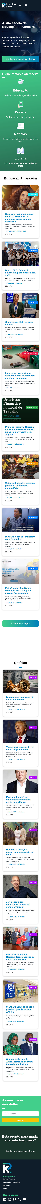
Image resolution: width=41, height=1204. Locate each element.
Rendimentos (32, 463)
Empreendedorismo (30, 353)
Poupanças (33, 194)
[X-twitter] (19, 1199)
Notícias (33, 677)
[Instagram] (9, 1199)
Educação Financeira (11, 1182)
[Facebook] (14, 1199)
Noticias (6, 1185)
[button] (19, 5)
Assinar (20, 1120)
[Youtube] (24, 1199)
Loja (5, 1188)
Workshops (33, 250)
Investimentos (32, 407)
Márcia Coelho (21, 231)
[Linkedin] (4, 1199)
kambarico (19, 283)
